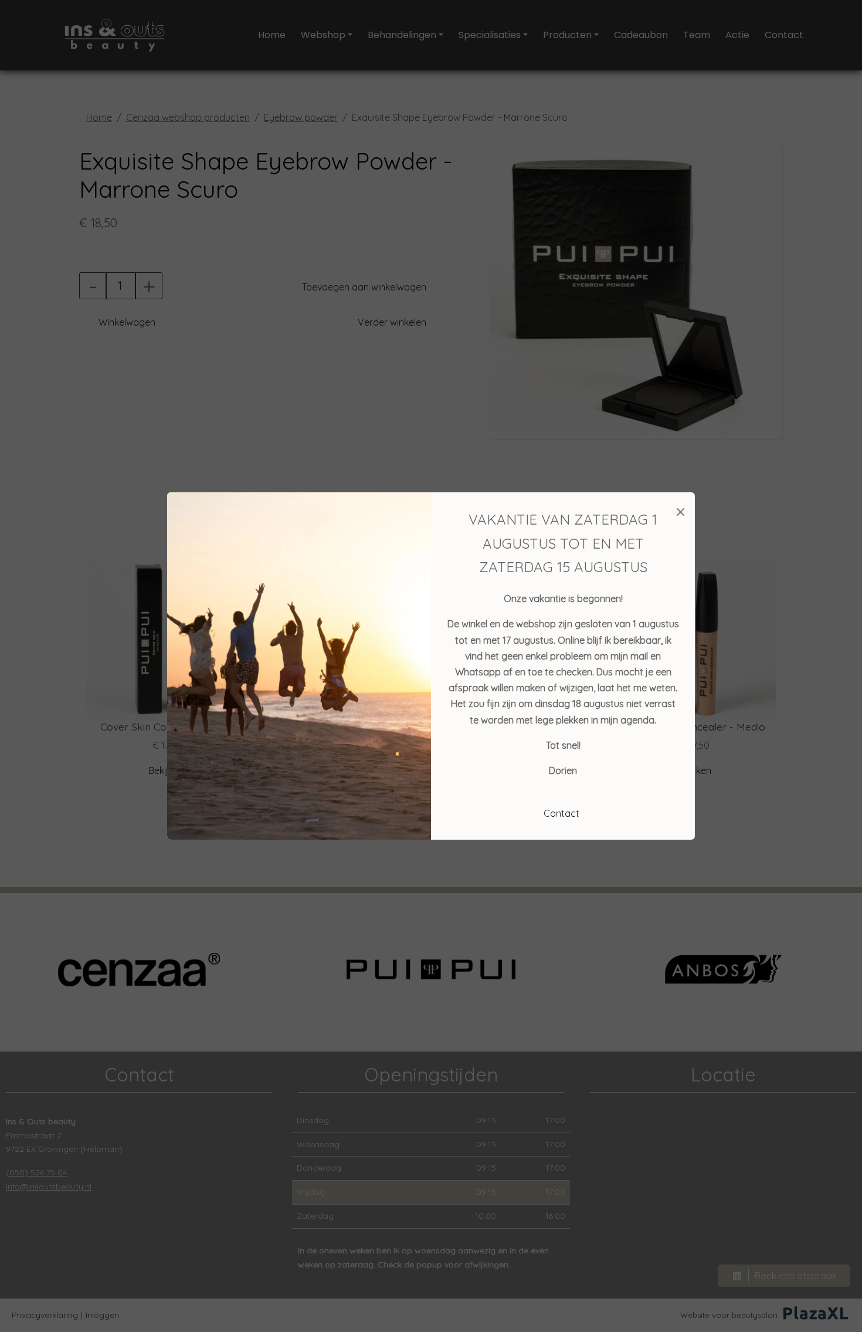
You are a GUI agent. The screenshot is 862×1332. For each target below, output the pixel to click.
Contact (561, 813)
